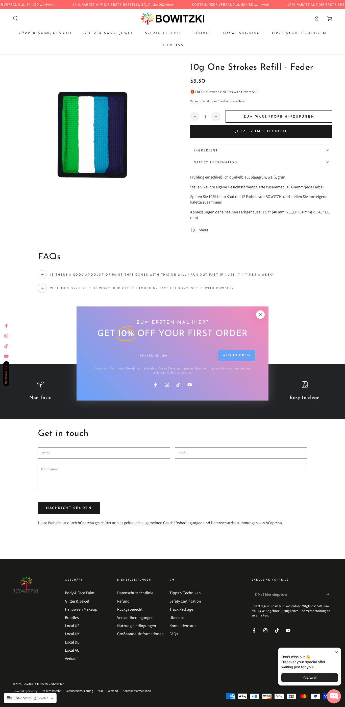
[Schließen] (260, 314)
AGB (100, 691)
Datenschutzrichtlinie (135, 592)
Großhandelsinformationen (140, 633)
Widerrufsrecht (51, 691)
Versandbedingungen (135, 617)
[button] (15, 18)
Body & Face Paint (79, 592)
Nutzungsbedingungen (136, 625)
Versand (196, 101)
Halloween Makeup (81, 609)
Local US (72, 625)
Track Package (181, 609)
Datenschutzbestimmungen (234, 522)
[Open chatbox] (334, 696)
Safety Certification (185, 601)
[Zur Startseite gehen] (172, 18)
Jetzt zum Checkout (261, 131)
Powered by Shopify (25, 691)
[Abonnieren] (329, 594)
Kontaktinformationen (137, 691)
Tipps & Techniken (185, 592)
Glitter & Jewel (77, 601)
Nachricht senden (69, 508)
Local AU (72, 650)
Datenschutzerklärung (79, 691)
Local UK (72, 633)
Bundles (72, 617)
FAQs (173, 633)
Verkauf (71, 658)
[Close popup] (336, 652)
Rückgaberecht (129, 609)
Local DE (72, 642)
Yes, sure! (309, 677)
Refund (123, 601)
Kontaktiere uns (182, 625)
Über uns (177, 617)
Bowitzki (28, 684)
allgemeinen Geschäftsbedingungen (172, 522)
